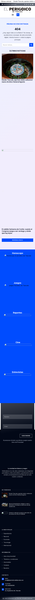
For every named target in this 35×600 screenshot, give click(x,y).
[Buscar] (31, 45)
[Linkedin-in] (30, 4)
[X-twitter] (28, 4)
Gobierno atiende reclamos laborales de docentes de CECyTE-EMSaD (20, 513)
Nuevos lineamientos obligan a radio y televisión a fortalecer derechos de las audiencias (19, 505)
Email (6, 578)
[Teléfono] (3, 584)
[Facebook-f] (24, 4)
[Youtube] (32, 4)
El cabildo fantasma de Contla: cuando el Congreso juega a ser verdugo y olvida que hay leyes (17, 231)
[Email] (3, 579)
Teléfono (8, 583)
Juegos (17, 283)
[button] (12, 14)
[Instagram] (26, 4)
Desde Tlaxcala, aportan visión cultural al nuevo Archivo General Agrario (20, 494)
